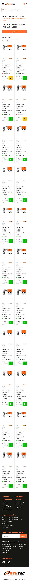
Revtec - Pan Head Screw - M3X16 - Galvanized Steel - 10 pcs (7, 272)
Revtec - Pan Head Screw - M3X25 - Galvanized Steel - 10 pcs (7, 312)
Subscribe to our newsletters (13, 532)
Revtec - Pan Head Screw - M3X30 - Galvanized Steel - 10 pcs (21, 312)
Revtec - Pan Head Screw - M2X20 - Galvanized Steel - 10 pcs (21, 108)
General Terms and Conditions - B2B (12, 519)
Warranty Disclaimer (7, 525)
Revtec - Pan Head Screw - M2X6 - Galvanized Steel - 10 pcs (7, 68)
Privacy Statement (7, 521)
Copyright (5, 523)
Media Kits (18, 506)
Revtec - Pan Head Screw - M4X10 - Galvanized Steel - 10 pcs (7, 394)
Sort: (3, 41)
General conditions (7, 579)
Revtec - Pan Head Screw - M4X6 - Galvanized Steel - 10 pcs (7, 353)
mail (11, 78)
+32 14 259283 (22, 544)
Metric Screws (20, 16)
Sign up (23, 536)
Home (4, 16)
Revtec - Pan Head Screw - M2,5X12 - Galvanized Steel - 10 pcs (21, 149)
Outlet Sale (19, 508)
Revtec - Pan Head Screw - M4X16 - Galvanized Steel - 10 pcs (7, 435)
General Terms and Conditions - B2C (12, 517)
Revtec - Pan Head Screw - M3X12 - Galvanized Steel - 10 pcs (21, 231)
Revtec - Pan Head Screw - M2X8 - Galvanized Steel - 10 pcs (21, 68)
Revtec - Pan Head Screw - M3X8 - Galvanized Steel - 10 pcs (21, 190)
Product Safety (20, 502)
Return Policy (19, 504)
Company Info (6, 504)
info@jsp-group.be (21, 547)
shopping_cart (25, 78)
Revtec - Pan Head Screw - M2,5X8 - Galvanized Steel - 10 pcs (7, 149)
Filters (14, 32)
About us (4, 502)
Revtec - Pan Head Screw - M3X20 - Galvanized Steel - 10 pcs (21, 272)
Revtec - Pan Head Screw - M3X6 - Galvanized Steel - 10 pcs (7, 190)
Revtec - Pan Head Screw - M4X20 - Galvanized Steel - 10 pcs (21, 435)
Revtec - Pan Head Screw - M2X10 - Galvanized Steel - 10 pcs (7, 108)
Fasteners (11, 16)
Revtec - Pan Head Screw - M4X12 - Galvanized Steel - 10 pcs (21, 394)
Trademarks (5, 527)
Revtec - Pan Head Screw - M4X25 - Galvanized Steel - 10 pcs (7, 475)
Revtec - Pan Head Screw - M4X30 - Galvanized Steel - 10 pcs (21, 475)
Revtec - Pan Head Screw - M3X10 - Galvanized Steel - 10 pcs (7, 231)
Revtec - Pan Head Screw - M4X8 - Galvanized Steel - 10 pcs (21, 353)
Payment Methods (7, 510)
